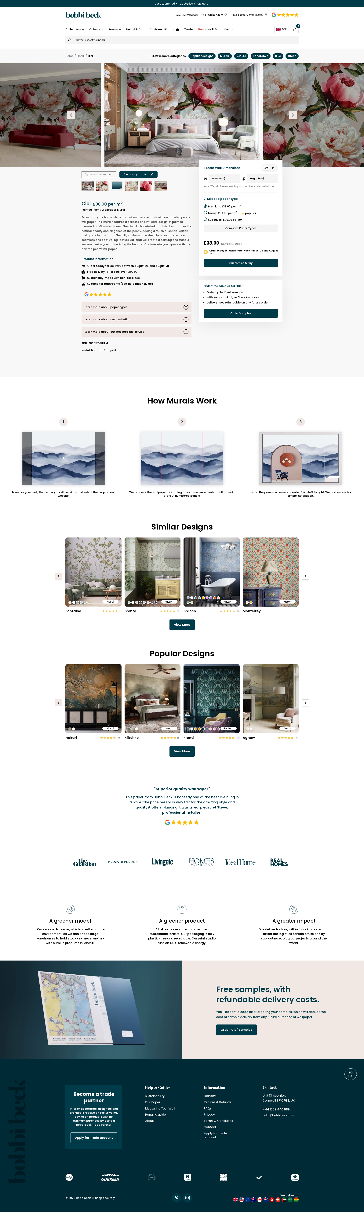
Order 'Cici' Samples (236, 1030)
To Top (350, 1074)
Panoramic (260, 56)
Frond (189, 737)
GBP (284, 29)
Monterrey (252, 611)
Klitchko (132, 737)
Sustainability (155, 1096)
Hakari (71, 737)
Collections (73, 29)
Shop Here (201, 4)
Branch (190, 611)
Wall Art (208, 29)
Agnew (249, 737)
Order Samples (240, 313)
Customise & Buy (241, 263)
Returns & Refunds (217, 1102)
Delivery (210, 1096)
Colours (94, 29)
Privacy (209, 1115)
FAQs (208, 1109)
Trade (188, 29)
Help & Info (134, 29)
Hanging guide (155, 1115)
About (149, 1121)
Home (69, 56)
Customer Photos (162, 29)
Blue (278, 56)
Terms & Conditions (218, 1121)
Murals (225, 56)
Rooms (113, 29)
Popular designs (202, 56)
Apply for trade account (94, 1138)
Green (292, 56)
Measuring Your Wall (160, 1109)
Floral (81, 56)
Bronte (130, 611)
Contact (229, 29)
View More (182, 625)
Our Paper (152, 1102)
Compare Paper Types (241, 228)
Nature (241, 56)
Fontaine (73, 611)
